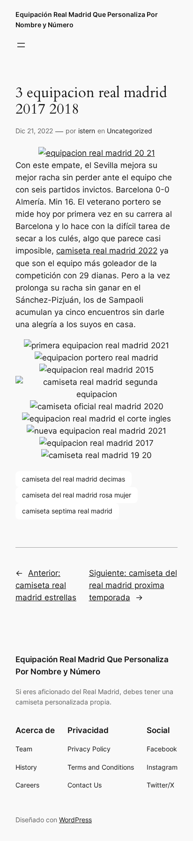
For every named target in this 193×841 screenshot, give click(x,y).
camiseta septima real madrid (67, 511)
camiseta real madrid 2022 (106, 250)
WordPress (75, 820)
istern (86, 131)
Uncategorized (129, 131)
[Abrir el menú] (21, 45)
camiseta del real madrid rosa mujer (76, 495)
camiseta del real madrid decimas (73, 479)
